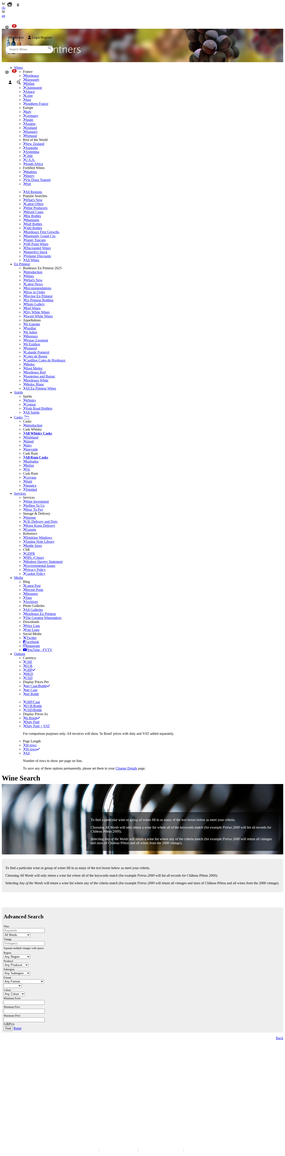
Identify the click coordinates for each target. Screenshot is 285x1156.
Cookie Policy (35, 574)
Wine (6, 926)
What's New (34, 200)
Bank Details (13, 1062)
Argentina (32, 152)
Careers (10, 1094)
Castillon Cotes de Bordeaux (45, 360)
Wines (29, 276)
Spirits (18, 392)
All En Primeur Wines (40, 388)
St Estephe (32, 324)
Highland (31, 437)
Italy (28, 112)
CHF (28, 662)
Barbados (32, 461)
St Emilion (32, 344)
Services (20, 493)
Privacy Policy (35, 570)
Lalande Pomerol (37, 352)
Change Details (126, 768)
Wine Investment (37, 501)
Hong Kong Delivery (40, 525)
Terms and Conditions (19, 1090)
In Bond (31, 718)
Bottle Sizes (33, 545)
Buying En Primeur (39, 296)
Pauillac (30, 328)
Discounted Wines (38, 248)
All (27, 753)
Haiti (28, 481)
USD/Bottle (33, 710)
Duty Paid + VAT (37, 726)
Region (7, 952)
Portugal (31, 136)
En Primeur (22, 264)
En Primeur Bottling (39, 300)
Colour (7, 990)
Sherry (30, 176)
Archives (31, 602)
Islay (28, 445)
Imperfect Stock (36, 252)
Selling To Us (35, 505)
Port (28, 184)
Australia (31, 148)
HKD (29, 674)
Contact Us (12, 1057)
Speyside (31, 449)
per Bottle (32, 694)
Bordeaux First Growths (42, 232)
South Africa (34, 164)
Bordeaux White (36, 380)
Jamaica (30, 485)
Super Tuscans (35, 240)
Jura (28, 100)
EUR (29, 666)
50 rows (31, 749)
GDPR (30, 554)
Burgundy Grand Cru (40, 236)
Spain (29, 120)
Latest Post (33, 586)
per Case (31, 690)
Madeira (31, 172)
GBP (28, 670)
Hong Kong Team (16, 1118)
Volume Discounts (38, 256)
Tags (28, 598)
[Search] (18, 82)
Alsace (30, 92)
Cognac (30, 404)
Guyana (30, 477)
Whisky (30, 400)
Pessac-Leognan (36, 340)
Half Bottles (33, 224)
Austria (30, 124)
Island (29, 441)
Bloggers (31, 594)
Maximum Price (12, 1015)
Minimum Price (12, 1007)
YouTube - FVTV (39, 650)
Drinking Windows (38, 537)
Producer (8, 961)
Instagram (33, 646)
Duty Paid (32, 722)
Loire (29, 96)
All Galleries (34, 610)
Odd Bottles (33, 228)
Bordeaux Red (35, 372)
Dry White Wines (37, 312)
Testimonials (13, 1085)
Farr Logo (32, 630)
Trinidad (31, 489)
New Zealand (34, 144)
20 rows (31, 745)
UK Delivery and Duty (41, 521)
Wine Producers (36, 208)
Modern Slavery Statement (44, 562)
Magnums (32, 220)
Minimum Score (12, 998)
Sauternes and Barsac (40, 376)
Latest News (34, 284)
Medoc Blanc (34, 384)
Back (279, 1038)
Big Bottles (33, 216)
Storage (30, 517)
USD (29, 678)
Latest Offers (34, 204)
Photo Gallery (35, 304)
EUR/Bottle (33, 706)
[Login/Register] (10, 82)
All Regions (33, 192)
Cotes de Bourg (36, 356)
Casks (21, 417)
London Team (14, 1066)
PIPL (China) (34, 558)
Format (7, 977)
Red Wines (33, 308)
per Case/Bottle (36, 686)
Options (19, 654)
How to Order (35, 292)
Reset (17, 1028)
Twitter (31, 638)
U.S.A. (30, 160)
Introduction (33, 272)
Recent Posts (34, 590)
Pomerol (31, 348)
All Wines (32, 260)
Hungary (31, 132)
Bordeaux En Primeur (40, 614)
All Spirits (32, 412)
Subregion (9, 969)
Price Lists (32, 626)
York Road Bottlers (38, 408)
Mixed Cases (34, 212)
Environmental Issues (40, 566)
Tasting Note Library (40, 541)
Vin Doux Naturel (38, 180)
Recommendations (38, 288)
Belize (29, 465)
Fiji (27, 469)
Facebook (32, 642)
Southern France (36, 104)
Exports (30, 529)
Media (18, 578)
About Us (11, 1081)
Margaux (31, 336)
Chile (29, 156)
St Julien (31, 332)
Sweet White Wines (39, 316)
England (31, 128)
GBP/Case (32, 702)
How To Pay (34, 509)
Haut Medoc (34, 368)
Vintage (8, 939)
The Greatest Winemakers (43, 618)
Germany (31, 116)
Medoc (30, 364)
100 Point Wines (36, 244)
